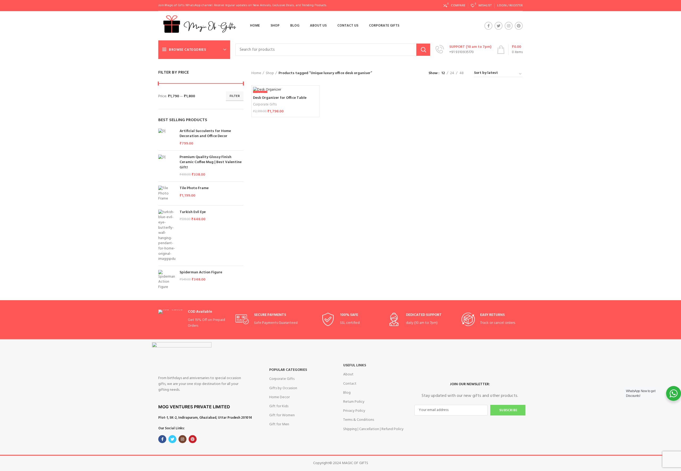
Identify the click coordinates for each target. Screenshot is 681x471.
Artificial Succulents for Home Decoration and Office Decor (205, 134)
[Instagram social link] (509, 26)
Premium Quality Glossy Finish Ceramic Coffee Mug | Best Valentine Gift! (211, 162)
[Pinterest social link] (519, 26)
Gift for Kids (278, 406)
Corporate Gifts (265, 104)
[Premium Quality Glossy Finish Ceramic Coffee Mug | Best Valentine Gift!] (167, 166)
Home (256, 73)
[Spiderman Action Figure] (167, 280)
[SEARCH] (423, 50)
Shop (270, 73)
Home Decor (279, 397)
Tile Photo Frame (194, 188)
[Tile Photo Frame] (167, 193)
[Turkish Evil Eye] (167, 236)
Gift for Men (279, 424)
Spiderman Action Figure (201, 272)
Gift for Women (282, 415)
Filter (235, 96)
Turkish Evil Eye (193, 212)
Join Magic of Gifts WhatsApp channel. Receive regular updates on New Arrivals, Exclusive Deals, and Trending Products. (242, 5)
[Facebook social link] (488, 26)
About (348, 374)
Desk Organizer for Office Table (279, 98)
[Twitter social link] (499, 26)
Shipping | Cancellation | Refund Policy (373, 429)
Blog (347, 393)
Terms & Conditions (358, 420)
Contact (349, 384)
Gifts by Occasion (283, 388)
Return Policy (353, 402)
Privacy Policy (354, 411)
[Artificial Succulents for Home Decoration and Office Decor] (167, 137)
